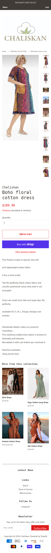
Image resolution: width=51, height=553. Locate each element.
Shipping (6, 210)
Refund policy (25, 493)
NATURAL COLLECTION (18, 51)
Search (25, 485)
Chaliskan (25, 536)
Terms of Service (25, 489)
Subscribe (40, 528)
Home (4, 51)
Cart (47, 7)
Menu (5, 7)
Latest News (25, 470)
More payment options (25, 251)
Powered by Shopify (38, 536)
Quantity (6, 217)
